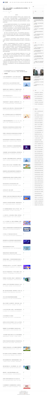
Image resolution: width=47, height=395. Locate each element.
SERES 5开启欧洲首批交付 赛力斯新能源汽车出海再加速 (38, 34)
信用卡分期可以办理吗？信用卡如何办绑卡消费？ (39, 189)
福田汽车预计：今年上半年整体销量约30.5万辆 (38, 29)
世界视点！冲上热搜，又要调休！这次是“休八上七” (38, 45)
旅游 (22, 2)
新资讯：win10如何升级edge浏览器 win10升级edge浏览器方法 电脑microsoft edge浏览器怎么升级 (39, 111)
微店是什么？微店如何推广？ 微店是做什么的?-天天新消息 (39, 145)
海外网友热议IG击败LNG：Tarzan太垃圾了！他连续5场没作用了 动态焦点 (13, 265)
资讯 (14, 2)
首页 (10, 2)
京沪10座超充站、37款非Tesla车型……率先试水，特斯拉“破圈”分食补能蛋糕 (16, 71)
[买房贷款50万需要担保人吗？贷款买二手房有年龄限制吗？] (38, 72)
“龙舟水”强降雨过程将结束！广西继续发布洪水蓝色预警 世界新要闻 (38, 56)
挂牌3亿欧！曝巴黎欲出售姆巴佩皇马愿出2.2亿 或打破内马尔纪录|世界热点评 (39, 147)
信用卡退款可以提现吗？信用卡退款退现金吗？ (39, 174)
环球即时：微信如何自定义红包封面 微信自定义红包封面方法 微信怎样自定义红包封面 (13, 133)
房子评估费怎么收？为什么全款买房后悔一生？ (38, 82)
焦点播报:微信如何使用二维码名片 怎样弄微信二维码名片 (12, 177)
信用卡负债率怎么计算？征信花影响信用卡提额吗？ (39, 191)
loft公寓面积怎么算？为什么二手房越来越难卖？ (38, 85)
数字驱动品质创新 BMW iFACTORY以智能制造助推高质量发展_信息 (15, 70)
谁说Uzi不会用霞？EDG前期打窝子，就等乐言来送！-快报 (12, 303)
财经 (29, 2)
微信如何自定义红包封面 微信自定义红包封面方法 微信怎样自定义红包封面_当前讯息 (13, 127)
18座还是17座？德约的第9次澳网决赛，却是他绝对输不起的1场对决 (13, 202)
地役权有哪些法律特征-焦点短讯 (39, 195)
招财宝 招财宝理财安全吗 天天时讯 (8, 246)
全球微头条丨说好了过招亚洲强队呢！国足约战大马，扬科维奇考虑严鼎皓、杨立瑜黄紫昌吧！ (13, 284)
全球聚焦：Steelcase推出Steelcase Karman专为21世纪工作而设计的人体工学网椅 (39, 197)
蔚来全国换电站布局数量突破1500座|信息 (38, 32)
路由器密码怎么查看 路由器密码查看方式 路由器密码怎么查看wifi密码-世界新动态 (13, 171)
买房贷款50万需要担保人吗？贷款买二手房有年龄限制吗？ (38, 77)
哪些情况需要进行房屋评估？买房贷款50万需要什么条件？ (38, 79)
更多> (42, 11)
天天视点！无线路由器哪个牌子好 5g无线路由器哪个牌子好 (39, 143)
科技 (27, 2)
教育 (25, 2)
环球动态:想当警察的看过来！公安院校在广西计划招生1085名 (38, 51)
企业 (20, 2)
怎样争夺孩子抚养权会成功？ (38, 193)
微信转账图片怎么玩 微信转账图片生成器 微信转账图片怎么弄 (13, 240)
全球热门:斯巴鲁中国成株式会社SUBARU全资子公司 (11, 378)
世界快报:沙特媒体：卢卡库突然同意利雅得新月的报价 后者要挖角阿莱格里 (13, 259)
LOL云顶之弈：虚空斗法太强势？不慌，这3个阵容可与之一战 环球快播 (39, 149)
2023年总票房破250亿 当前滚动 (8, 315)
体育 (18, 2)
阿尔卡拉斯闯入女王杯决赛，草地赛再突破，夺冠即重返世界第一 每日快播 (13, 353)
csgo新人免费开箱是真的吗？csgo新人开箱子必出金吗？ (12, 76)
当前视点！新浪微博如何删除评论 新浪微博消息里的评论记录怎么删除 (13, 227)
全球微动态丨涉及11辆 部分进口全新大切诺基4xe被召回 (38, 37)
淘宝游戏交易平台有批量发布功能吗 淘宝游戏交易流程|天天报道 (39, 155)
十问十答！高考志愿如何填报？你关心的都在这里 (38, 53)
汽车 (12, 2)
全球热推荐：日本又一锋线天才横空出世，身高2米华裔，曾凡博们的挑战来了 (38, 62)
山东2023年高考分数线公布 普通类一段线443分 (38, 59)
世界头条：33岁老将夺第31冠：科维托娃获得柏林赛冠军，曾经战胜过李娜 (39, 100)
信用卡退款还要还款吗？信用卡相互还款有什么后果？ (39, 172)
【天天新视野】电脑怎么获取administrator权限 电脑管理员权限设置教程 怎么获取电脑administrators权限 (13, 334)
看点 (31, 2)
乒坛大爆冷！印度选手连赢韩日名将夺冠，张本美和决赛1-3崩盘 (13, 158)
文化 (23, 2)
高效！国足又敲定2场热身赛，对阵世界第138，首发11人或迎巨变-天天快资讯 (13, 290)
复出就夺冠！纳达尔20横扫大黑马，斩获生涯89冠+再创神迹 (12, 108)
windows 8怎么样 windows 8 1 (8, 95)
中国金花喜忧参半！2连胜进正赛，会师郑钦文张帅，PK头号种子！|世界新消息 (39, 92)
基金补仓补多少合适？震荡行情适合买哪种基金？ (39, 166)
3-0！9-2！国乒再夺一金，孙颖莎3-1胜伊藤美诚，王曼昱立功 (13, 221)
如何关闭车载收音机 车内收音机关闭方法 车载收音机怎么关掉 (13, 139)
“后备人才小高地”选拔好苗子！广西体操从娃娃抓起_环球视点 (38, 48)
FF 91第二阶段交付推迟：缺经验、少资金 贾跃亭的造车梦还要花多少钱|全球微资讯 (13, 309)
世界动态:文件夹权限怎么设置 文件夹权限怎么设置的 (39, 153)
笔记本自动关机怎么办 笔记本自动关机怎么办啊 (10, 183)
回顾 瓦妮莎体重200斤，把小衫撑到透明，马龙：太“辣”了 (12, 366)
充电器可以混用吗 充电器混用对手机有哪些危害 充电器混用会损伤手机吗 (39, 122)
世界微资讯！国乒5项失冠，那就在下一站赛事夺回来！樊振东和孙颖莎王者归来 (13, 278)
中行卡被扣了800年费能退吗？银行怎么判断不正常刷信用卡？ (39, 187)
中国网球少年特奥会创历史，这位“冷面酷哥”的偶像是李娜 (12, 347)
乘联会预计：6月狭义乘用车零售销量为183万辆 (10, 372)
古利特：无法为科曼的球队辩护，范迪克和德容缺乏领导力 (39, 151)
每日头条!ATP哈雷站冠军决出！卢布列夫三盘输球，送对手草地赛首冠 (13, 271)
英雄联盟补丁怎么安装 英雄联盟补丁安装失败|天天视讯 (12, 328)
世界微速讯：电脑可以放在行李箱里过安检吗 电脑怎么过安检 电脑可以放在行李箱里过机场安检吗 (13, 196)
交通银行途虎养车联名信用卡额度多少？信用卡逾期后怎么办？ (39, 170)
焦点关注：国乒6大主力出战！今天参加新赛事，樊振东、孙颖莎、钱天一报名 (13, 164)
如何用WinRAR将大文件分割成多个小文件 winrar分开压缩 (12, 322)
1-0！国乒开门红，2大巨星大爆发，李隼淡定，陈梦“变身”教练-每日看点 (13, 215)
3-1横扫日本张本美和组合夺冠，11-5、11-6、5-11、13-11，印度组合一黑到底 (13, 120)
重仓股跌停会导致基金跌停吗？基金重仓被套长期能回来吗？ (39, 164)
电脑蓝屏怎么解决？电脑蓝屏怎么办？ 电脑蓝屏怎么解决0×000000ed (13, 89)
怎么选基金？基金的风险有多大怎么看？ (39, 168)
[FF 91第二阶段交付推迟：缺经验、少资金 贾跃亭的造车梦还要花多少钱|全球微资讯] (38, 16)
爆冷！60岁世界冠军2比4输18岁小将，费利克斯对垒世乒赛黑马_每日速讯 (13, 114)
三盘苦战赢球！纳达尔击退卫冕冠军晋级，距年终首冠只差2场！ (13, 152)
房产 (16, 2)
